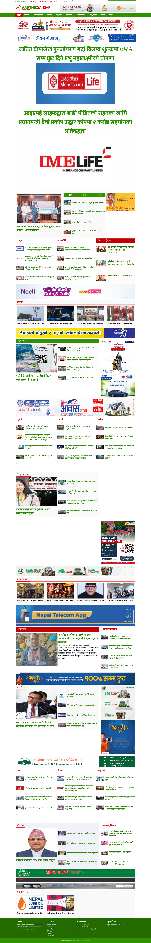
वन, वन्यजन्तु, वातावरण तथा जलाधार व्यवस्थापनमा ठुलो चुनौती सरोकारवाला (121, 249)
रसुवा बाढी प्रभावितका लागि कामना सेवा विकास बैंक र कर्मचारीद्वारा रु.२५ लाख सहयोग (38, 798)
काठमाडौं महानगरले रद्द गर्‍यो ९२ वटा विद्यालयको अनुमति (33, 511)
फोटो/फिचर (22, 892)
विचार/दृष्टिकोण (38, 15)
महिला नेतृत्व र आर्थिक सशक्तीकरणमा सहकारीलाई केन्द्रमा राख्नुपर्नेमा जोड (119, 788)
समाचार (26, 15)
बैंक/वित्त (59, 15)
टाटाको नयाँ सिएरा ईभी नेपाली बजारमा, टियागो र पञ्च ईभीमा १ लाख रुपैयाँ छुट (120, 647)
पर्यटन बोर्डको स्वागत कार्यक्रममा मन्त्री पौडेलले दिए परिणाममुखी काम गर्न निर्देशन (119, 447)
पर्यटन (101, 419)
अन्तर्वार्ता (49, 15)
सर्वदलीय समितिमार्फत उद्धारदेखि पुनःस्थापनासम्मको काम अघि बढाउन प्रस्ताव (88, 212)
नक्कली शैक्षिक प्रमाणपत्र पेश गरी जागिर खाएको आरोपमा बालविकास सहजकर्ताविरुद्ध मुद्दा (80, 358)
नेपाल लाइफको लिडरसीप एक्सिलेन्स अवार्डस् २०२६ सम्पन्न (39, 278)
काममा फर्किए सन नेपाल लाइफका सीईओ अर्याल (80, 843)
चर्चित (98, 195)
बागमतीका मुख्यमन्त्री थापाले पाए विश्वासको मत (78, 258)
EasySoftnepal (88, 940)
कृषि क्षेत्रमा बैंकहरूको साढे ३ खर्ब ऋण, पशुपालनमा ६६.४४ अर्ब (39, 456)
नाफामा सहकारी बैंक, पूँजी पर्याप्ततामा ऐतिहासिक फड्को (119, 778)
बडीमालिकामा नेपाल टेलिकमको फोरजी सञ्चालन (30, 323)
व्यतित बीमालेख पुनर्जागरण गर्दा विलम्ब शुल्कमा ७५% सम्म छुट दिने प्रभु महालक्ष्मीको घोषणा (75, 54)
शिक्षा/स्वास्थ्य (93, 15)
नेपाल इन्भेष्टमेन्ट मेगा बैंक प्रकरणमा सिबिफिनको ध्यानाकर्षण (80, 695)
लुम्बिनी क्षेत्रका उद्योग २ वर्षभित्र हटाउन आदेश (120, 853)
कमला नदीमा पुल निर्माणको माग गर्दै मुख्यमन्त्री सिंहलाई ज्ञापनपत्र (119, 863)
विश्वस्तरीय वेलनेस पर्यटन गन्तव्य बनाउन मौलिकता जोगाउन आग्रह (119, 437)
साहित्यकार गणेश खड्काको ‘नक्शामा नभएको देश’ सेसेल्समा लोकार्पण (120, 601)
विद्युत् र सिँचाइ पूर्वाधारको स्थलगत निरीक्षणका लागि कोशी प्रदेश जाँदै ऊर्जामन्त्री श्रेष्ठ (78, 456)
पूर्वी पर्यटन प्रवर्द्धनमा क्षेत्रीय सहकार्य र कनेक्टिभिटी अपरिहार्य (119, 456)
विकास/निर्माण (109, 825)
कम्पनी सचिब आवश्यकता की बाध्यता (121, 275)
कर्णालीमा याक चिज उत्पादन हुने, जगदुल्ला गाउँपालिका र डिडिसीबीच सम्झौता (37, 427)
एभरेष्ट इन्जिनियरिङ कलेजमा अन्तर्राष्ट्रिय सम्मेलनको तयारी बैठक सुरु (81, 492)
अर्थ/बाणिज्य (81, 15)
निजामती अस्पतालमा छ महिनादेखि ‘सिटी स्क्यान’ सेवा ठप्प (81, 511)
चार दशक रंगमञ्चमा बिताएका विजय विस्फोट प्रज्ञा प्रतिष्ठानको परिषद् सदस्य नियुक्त (90, 601)
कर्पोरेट (20, 302)
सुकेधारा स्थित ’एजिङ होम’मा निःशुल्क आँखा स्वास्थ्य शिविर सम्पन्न (81, 482)
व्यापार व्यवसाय (110, 629)
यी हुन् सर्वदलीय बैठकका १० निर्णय (82, 222)
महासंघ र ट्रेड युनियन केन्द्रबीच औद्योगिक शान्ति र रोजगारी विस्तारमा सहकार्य (121, 637)
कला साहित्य (22, 579)
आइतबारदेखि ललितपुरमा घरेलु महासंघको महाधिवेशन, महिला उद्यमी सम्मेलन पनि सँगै (82, 724)
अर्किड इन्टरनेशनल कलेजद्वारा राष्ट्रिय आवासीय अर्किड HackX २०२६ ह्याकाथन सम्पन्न (81, 502)
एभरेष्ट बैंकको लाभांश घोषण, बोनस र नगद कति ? (39, 788)
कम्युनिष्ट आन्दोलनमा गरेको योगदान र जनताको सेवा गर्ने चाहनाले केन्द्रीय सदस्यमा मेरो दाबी (78, 638)
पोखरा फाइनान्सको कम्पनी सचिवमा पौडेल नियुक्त (80, 715)
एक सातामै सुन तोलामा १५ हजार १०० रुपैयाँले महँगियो (120, 324)
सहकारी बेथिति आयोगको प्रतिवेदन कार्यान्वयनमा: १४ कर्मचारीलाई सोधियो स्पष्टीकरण (119, 807)
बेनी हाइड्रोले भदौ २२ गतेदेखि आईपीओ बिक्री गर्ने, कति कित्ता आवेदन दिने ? (79, 447)
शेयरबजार (69, 15)
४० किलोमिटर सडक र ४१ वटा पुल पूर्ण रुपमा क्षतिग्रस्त (88, 202)
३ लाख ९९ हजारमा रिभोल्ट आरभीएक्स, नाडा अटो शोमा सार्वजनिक (120, 656)
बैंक (19, 770)
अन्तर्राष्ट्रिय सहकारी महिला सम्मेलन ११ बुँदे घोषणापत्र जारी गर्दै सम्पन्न (120, 798)
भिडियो (103, 15)
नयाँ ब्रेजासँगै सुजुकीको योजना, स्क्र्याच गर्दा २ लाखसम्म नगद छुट (121, 666)
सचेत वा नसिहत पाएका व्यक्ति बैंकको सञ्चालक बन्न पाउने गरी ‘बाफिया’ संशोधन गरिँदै (35, 726)
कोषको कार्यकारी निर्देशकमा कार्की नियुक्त (35, 860)
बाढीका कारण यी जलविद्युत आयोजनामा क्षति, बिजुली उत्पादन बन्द (78, 427)
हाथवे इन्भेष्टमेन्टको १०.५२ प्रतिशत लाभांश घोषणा (60, 913)
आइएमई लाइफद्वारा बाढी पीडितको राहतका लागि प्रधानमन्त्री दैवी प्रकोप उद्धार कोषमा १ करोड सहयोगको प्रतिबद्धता (75, 122)
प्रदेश (20, 241)
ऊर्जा (60, 419)
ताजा (84, 195)
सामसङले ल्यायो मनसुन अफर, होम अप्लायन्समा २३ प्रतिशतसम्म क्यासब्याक (81, 349)
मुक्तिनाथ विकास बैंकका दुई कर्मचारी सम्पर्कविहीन (39, 808)
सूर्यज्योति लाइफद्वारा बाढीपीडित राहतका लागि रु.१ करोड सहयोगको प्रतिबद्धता (39, 268)
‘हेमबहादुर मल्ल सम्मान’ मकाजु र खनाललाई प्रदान (30, 600)
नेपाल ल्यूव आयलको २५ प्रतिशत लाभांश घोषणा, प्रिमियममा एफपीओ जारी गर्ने (30, 914)
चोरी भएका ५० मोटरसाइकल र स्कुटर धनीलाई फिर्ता (81, 705)
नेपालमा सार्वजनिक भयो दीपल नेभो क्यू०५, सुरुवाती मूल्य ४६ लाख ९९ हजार (60, 324)
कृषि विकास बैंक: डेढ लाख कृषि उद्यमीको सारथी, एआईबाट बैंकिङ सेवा (121, 263)
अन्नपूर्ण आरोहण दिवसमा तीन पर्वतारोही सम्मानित (119, 427)
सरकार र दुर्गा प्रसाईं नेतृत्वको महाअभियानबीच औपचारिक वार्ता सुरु (78, 278)
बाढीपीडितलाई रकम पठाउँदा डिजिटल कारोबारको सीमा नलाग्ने (33, 378)
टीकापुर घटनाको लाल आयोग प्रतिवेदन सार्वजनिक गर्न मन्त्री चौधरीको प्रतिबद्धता (79, 268)
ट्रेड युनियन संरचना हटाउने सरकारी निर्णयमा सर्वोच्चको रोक (87, 232)
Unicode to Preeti (43, 1)
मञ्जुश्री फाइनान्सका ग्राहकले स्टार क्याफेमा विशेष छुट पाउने (81, 378)
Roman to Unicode (54, 1)
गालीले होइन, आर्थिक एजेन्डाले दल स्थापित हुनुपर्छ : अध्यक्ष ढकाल (121, 843)
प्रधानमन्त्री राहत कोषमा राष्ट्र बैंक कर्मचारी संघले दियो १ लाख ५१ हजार (38, 778)
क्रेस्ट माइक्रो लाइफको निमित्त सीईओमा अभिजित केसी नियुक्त (81, 862)
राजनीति (62, 241)
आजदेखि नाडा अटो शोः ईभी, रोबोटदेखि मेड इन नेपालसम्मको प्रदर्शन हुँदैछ (79, 368)
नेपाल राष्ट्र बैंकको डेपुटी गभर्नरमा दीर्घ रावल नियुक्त (80, 833)
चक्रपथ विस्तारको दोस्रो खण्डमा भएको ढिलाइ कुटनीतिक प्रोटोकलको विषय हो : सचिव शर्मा (120, 833)
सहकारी (102, 770)
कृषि (20, 419)
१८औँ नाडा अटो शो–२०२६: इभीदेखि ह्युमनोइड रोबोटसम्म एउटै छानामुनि (90, 324)
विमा (60, 770)
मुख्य (70, 195)
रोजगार (20, 825)
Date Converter (65, 1)
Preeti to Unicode (32, 1)
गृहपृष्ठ (19, 15)
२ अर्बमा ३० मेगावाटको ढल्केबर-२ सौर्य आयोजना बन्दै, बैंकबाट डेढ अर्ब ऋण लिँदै (79, 437)
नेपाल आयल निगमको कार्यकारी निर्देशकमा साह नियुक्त (82, 853)
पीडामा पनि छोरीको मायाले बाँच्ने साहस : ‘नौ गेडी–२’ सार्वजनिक (60, 601)
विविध (111, 15)
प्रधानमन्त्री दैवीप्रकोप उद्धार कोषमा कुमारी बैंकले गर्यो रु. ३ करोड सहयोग (39, 228)
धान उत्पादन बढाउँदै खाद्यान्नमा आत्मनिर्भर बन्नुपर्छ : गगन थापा (39, 447)
